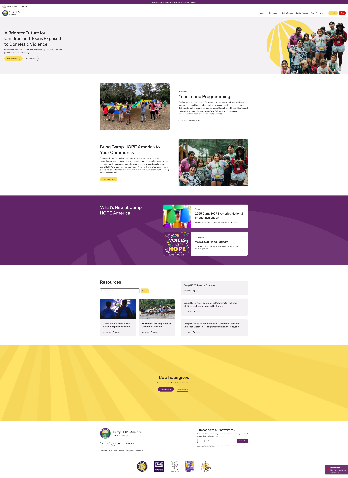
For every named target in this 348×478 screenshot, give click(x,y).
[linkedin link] (108, 444)
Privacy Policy (129, 450)
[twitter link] (113, 444)
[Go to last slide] (3, 2)
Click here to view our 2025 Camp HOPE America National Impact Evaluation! (174, 2)
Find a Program (317, 13)
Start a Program (302, 13)
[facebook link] (102, 444)
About (261, 13)
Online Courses (288, 13)
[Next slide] (345, 2)
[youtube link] (119, 444)
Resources (273, 13)
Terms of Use (139, 450)
